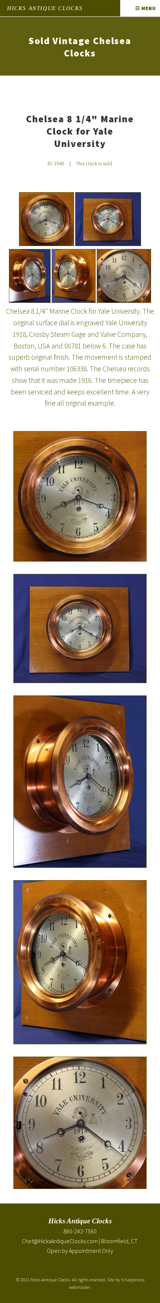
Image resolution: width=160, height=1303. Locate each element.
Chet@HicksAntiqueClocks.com (60, 1241)
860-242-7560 (80, 1231)
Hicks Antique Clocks (45, 8)
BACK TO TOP (141, 1278)
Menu (148, 8)
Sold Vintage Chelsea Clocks (80, 47)
